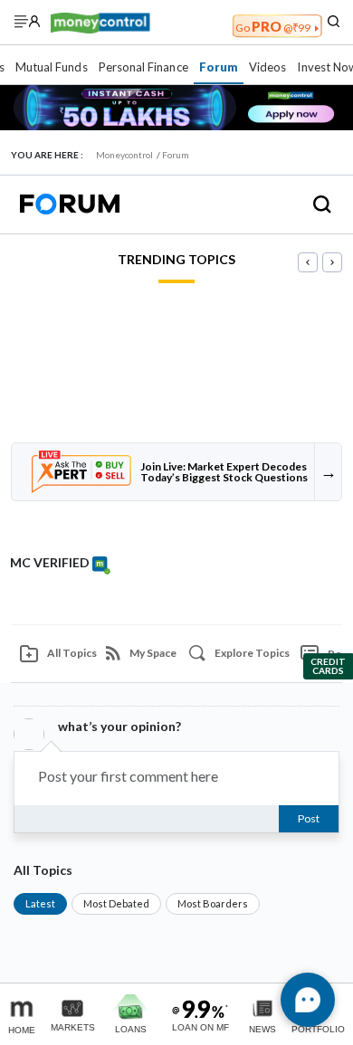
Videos (267, 67)
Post (309, 818)
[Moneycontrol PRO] (100, 21)
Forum (218, 67)
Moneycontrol (124, 154)
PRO (272, 26)
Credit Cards (328, 666)
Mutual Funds (51, 67)
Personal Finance (143, 67)
